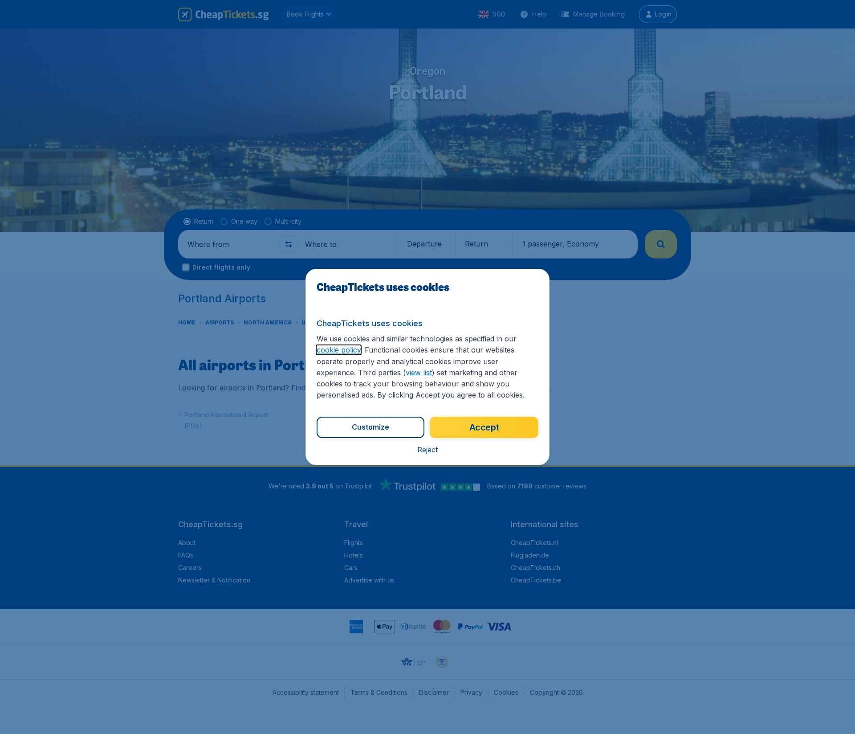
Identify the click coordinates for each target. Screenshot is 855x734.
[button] (427, 449)
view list (419, 372)
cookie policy (339, 349)
